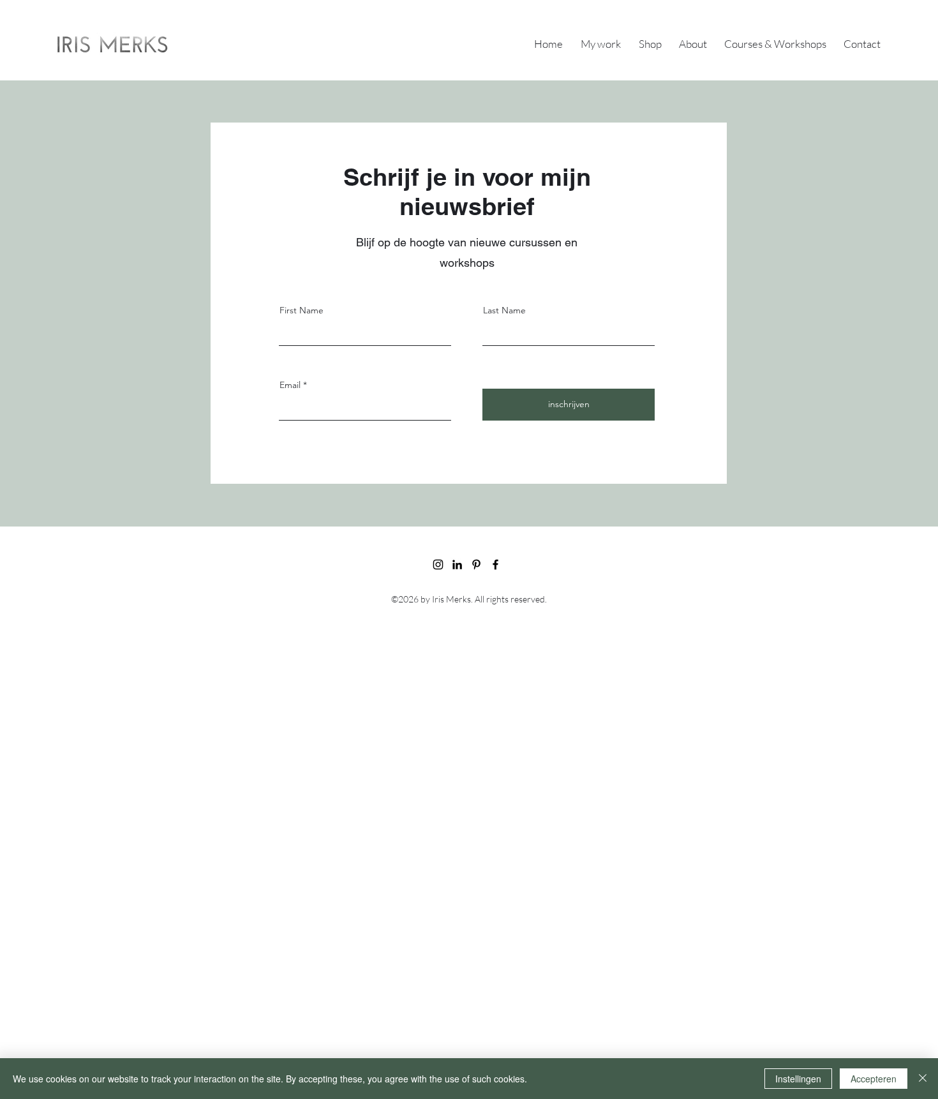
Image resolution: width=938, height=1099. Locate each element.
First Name (301, 310)
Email (290, 384)
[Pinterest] (476, 564)
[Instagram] (438, 564)
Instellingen (798, 1078)
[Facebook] (495, 564)
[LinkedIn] (457, 564)
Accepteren (874, 1078)
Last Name (504, 310)
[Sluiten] (922, 1078)
